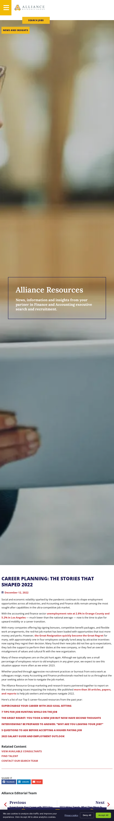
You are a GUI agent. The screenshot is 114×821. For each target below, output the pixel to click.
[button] (8, 781)
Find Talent (9, 756)
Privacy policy (71, 815)
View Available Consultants (21, 751)
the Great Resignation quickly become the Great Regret (69, 635)
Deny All (87, 815)
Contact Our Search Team (19, 760)
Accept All (103, 815)
